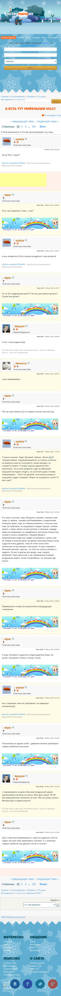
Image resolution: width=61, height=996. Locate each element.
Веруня (20, 326)
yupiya (20, 139)
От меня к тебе (10, 963)
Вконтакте (15, 984)
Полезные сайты (11, 969)
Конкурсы (8, 948)
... (29, 126)
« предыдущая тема (22, 121)
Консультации (9, 966)
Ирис (8, 194)
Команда (33, 966)
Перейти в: (55, 900)
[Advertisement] (23, 182)
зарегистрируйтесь (30, 45)
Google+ (52, 984)
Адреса (7, 945)
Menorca (21, 363)
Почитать (8, 942)
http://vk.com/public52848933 (13, 163)
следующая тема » (47, 121)
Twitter (40, 984)
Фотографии (35, 945)
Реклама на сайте (37, 963)
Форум (32, 942)
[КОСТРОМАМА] (22, 15)
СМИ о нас (34, 969)
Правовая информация (40, 972)
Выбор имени (9, 972)
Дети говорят (35, 950)
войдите (45, 43)
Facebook (27, 984)
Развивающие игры (12, 975)
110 (34, 126)
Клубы (32, 948)
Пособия (7, 950)
